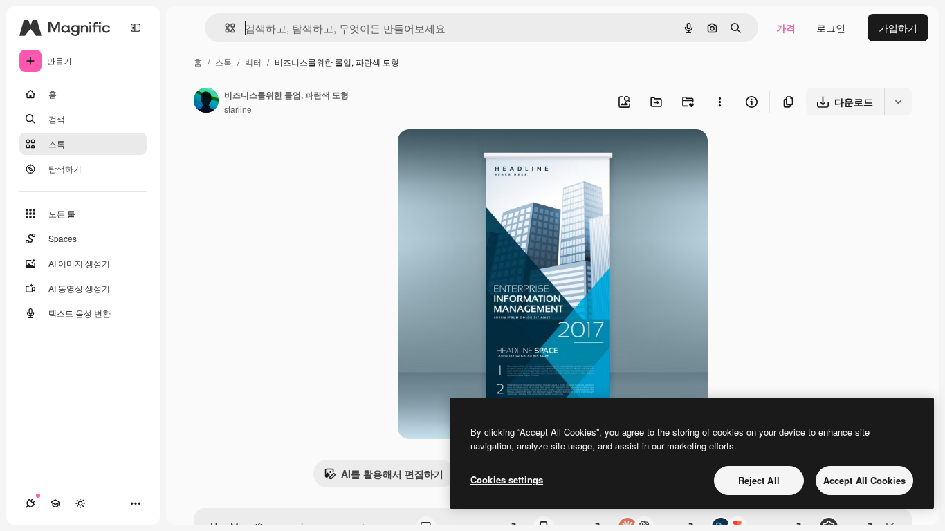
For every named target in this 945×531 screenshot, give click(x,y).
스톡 (223, 62)
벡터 (253, 62)
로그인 (830, 28)
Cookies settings (506, 479)
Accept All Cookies (864, 480)
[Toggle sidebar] (136, 28)
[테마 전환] (80, 503)
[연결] (30, 503)
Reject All (759, 480)
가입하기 (898, 28)
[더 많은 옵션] (719, 101)
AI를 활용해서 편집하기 (392, 474)
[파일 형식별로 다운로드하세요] (898, 101)
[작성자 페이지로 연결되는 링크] (206, 101)
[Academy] (55, 503)
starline (238, 109)
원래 (477, 156)
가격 (786, 28)
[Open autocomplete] (224, 28)
